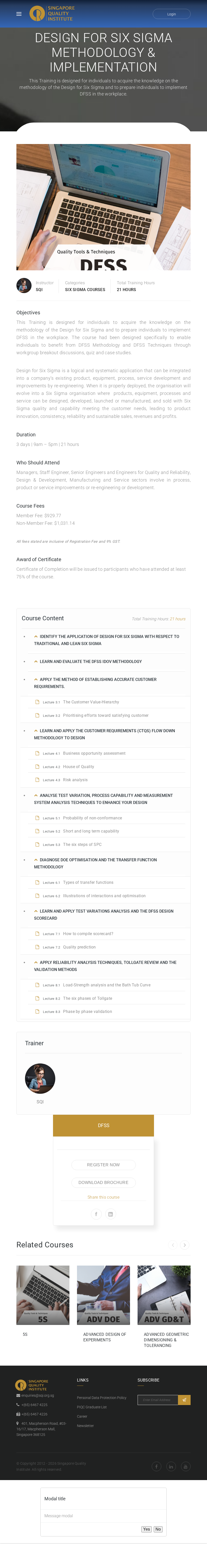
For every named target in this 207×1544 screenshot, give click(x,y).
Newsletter (85, 1426)
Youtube (186, 1466)
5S (25, 1334)
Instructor (45, 282)
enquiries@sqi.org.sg (37, 1395)
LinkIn (171, 1466)
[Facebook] (96, 1214)
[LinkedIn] (110, 1213)
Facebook (156, 1466)
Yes (146, 1529)
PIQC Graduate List (92, 1407)
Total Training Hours (136, 282)
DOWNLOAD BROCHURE (103, 1182)
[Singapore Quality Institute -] (53, 14)
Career (82, 1416)
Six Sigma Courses (85, 289)
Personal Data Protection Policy (101, 1398)
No (158, 1529)
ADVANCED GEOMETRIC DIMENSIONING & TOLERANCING (166, 1340)
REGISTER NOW (103, 1165)
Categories (75, 282)
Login (171, 14)
